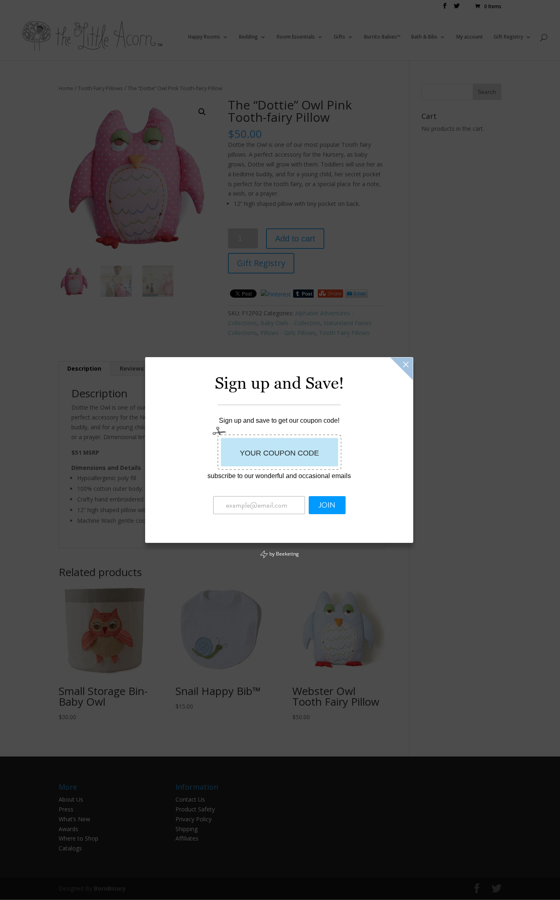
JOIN (327, 505)
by (283, 553)
